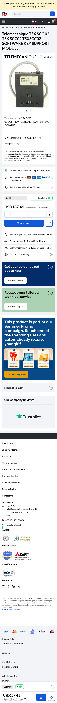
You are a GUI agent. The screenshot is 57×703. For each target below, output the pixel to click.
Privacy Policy (8, 638)
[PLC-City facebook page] (8, 586)
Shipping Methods (11, 449)
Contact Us (7, 495)
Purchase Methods (11, 476)
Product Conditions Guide (14, 469)
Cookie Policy (8, 662)
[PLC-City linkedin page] (13, 586)
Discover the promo (16, 374)
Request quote (15, 280)
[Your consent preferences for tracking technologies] (2, 527)
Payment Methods (11, 482)
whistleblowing (9, 676)
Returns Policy (9, 489)
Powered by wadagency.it (11, 609)
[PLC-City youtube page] (18, 586)
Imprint (5, 680)
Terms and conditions (12, 643)
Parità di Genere (10, 666)
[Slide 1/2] (28, 84)
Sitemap (6, 652)
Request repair (15, 306)
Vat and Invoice (9, 463)
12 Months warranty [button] (19, 254)
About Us (6, 456)
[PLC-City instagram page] (3, 586)
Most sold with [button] (14, 387)
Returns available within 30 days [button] (25, 187)
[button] (53, 687)
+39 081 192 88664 (14, 520)
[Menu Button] (3, 21)
